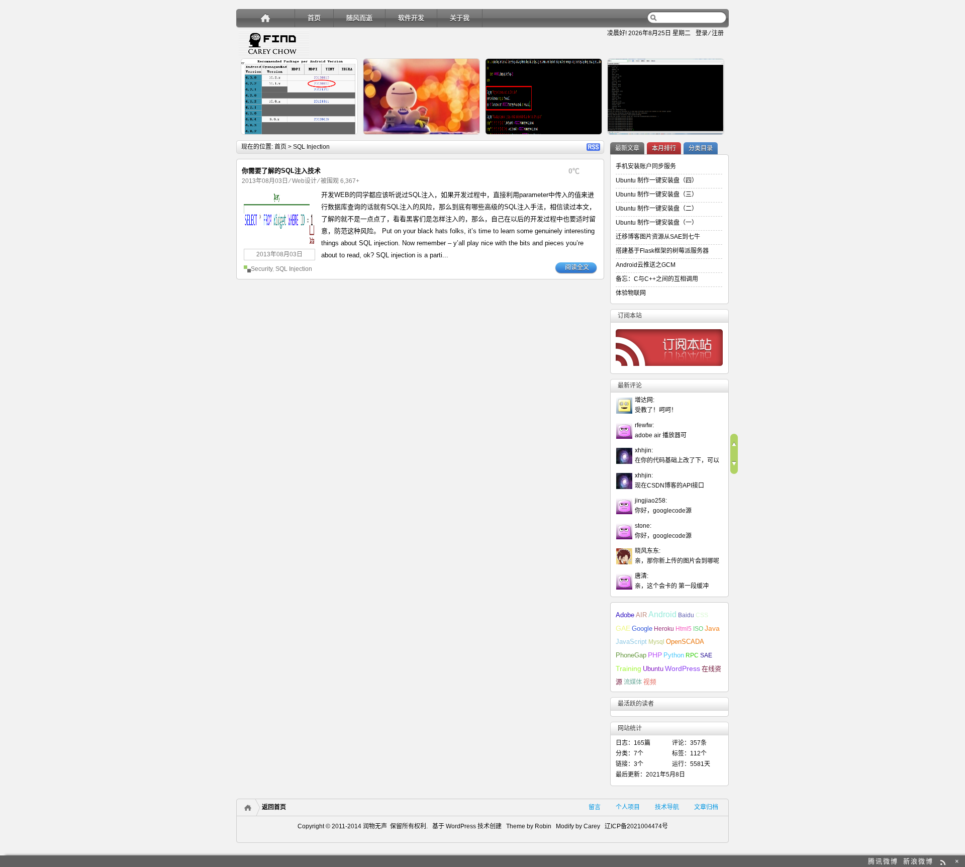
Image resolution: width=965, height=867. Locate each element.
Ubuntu (653, 668)
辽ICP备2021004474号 (636, 826)
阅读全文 (577, 267)
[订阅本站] (669, 368)
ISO (698, 628)
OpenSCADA (685, 641)
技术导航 (667, 807)
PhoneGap (631, 655)
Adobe (625, 615)
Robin (543, 826)
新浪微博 (918, 861)
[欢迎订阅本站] (944, 861)
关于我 (459, 18)
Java (712, 628)
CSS (702, 615)
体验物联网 (631, 293)
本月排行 (664, 148)
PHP (655, 655)
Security (261, 268)
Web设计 (304, 180)
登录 (702, 33)
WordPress (682, 668)
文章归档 (706, 807)
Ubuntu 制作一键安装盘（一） (657, 222)
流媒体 (633, 682)
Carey (592, 826)
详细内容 (345, 138)
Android (662, 614)
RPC (692, 655)
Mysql (656, 641)
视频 (649, 682)
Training (628, 668)
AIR (641, 615)
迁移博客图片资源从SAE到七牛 (658, 236)
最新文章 (627, 148)
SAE (706, 655)
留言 (595, 807)
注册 (718, 33)
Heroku (664, 628)
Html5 (684, 628)
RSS (593, 147)
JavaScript (631, 641)
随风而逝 (359, 18)
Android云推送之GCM (646, 264)
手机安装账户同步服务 (646, 166)
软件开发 (411, 18)
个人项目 (628, 807)
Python (673, 655)
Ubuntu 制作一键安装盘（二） (657, 208)
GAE (623, 628)
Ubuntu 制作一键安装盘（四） (657, 180)
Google (642, 628)
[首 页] (265, 18)
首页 (314, 18)
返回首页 (274, 807)
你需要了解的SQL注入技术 (281, 170)
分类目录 (701, 148)
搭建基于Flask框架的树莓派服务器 (662, 250)
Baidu (686, 615)
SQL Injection (293, 268)
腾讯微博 (883, 861)
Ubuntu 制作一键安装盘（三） (657, 194)
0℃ (574, 171)
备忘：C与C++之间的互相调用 (657, 278)
